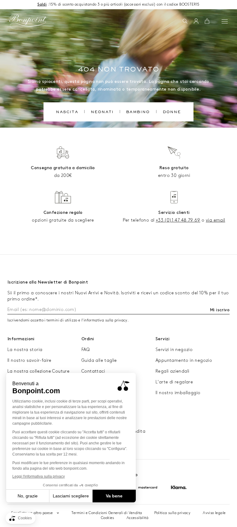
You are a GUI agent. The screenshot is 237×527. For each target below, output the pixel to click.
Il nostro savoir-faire (29, 360)
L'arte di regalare (174, 382)
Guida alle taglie (99, 360)
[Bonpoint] (27, 21)
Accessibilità (137, 518)
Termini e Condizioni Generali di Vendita (106, 513)
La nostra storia (24, 350)
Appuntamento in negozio (184, 360)
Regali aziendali (172, 371)
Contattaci (93, 371)
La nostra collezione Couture (38, 371)
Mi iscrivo (220, 310)
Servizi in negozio (174, 350)
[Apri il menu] (225, 21)
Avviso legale (214, 513)
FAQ (85, 350)
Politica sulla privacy (172, 513)
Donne (172, 112)
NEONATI (102, 112)
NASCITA (67, 112)
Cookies (107, 518)
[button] (185, 21)
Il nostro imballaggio (178, 393)
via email (215, 220)
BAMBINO (138, 112)
